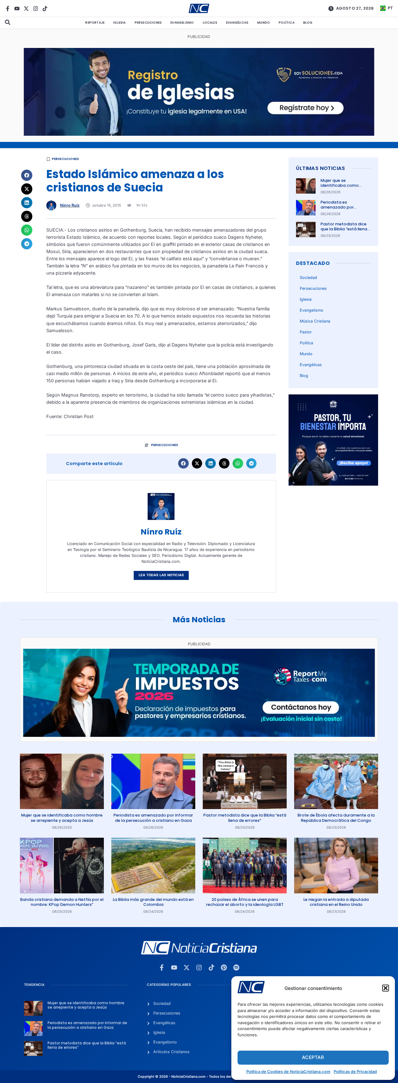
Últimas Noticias (320, 168)
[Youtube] (17, 8)
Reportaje (94, 23)
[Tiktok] (45, 8)
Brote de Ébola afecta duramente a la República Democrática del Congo (336, 817)
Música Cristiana (315, 321)
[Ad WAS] (199, 134)
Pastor (306, 332)
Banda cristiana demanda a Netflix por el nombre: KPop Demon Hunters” (62, 902)
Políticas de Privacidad (355, 1071)
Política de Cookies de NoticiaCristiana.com (288, 1071)
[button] (385, 988)
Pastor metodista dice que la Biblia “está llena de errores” (344, 229)
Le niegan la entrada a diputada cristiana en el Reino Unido (336, 902)
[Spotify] (236, 967)
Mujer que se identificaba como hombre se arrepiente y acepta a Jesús (344, 188)
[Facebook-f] (7, 8)
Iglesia (119, 23)
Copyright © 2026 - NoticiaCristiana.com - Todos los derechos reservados (199, 1077)
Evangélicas (237, 23)
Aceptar (313, 1057)
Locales (210, 23)
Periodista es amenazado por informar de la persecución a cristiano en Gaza (153, 817)
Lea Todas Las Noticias (161, 575)
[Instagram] (35, 8)
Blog (308, 23)
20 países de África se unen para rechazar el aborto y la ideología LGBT (245, 902)
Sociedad (308, 277)
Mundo (263, 23)
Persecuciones (148, 23)
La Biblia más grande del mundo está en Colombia (153, 902)
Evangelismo (182, 23)
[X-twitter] (26, 8)
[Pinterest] (224, 967)
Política (286, 23)
